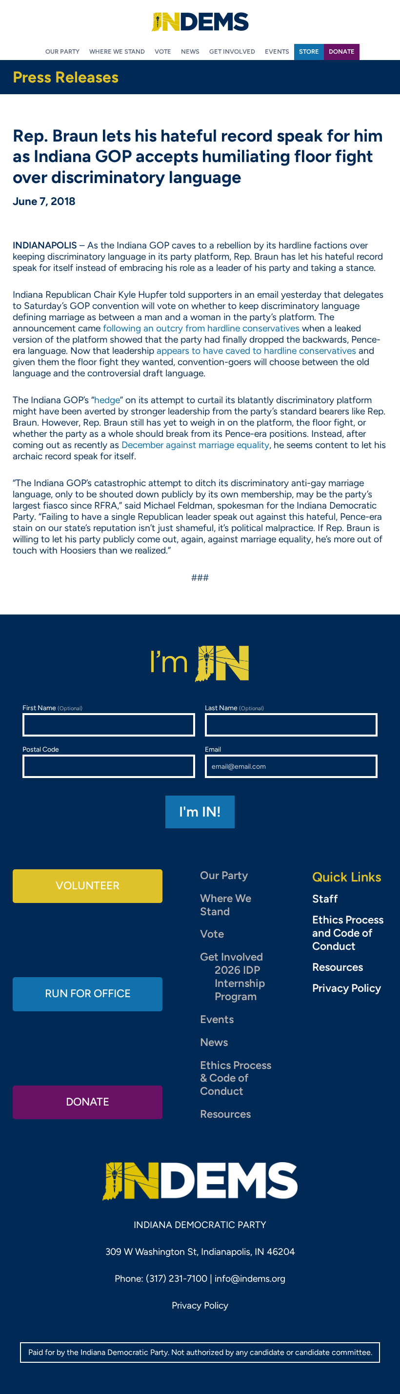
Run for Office (88, 993)
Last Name (234, 708)
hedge (107, 400)
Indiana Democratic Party (200, 22)
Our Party (224, 875)
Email (213, 749)
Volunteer (88, 885)
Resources (225, 1114)
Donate (87, 1101)
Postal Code (40, 749)
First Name (52, 708)
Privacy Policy (346, 988)
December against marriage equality (195, 445)
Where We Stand (225, 905)
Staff (325, 899)
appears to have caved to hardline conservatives (256, 350)
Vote (212, 934)
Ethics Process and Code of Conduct (347, 933)
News (214, 1042)
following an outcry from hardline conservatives (201, 328)
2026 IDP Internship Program (240, 983)
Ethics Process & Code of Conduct (235, 1078)
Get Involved (231, 957)
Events (217, 1019)
